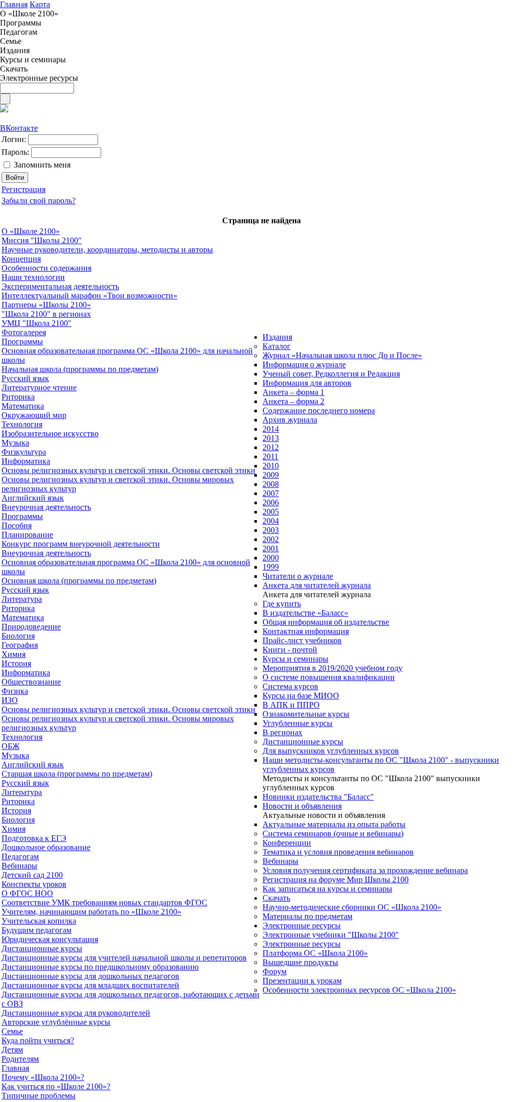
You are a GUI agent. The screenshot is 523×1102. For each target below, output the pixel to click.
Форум (275, 971)
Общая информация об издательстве (326, 622)
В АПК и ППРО (291, 704)
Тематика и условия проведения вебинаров (338, 852)
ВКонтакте (19, 128)
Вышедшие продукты (300, 962)
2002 (271, 539)
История (16, 663)
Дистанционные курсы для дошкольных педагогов (90, 976)
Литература (22, 599)
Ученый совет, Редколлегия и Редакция (331, 373)
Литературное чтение (39, 387)
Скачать (276, 898)
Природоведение (31, 626)
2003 (271, 530)
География (20, 645)
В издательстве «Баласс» (305, 612)
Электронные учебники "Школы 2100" (331, 934)
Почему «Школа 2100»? (43, 1077)
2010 (271, 465)
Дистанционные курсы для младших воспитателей (90, 985)
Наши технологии (33, 277)
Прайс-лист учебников (302, 640)
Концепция (21, 258)
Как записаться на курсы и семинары (327, 888)
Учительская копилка (39, 921)
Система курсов (290, 686)
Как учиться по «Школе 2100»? (56, 1086)
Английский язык (33, 498)
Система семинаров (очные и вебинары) (333, 833)
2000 (271, 557)
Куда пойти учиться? (38, 1040)
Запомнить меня (42, 164)
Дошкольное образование (46, 847)
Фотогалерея (24, 332)
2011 (270, 456)
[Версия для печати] (4, 109)
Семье (12, 1031)
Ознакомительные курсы (306, 714)
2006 (271, 502)
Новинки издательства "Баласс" (318, 796)
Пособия (17, 525)
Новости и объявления (302, 806)
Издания (277, 337)
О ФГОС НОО (27, 893)
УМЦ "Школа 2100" (37, 323)
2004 (271, 521)
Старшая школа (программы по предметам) (77, 773)
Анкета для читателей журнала (317, 585)
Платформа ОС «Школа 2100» (315, 953)
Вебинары (19, 865)
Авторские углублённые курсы (56, 1022)
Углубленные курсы (297, 723)
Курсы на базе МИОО (301, 695)
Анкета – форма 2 (293, 401)
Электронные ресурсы (302, 925)
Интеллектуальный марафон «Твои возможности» (89, 295)
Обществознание (31, 681)
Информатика (26, 461)
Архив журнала (290, 419)
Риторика (18, 396)
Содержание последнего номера (319, 410)
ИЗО (10, 700)
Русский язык (25, 378)
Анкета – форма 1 (293, 392)
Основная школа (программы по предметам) (79, 580)
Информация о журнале (304, 364)
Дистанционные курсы (42, 948)
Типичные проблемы (39, 1095)
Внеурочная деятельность (46, 507)
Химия (14, 654)
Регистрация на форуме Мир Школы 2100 (336, 879)
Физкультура (24, 452)
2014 (271, 429)
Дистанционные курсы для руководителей (76, 1013)
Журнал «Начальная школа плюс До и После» (342, 355)
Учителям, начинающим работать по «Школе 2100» (91, 911)
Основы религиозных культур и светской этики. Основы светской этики (128, 470)
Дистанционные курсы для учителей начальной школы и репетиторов (124, 957)
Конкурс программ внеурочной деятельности (81, 544)
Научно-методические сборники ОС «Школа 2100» (352, 907)
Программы (22, 341)
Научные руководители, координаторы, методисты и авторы (107, 249)
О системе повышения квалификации (329, 677)
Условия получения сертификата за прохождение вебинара (365, 870)
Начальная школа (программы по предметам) (80, 369)
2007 (271, 493)
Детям (12, 1049)
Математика (23, 406)
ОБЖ (10, 746)
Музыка (15, 442)
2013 (271, 438)
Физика (15, 691)
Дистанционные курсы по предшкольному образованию (100, 967)
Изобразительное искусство (50, 433)
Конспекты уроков (34, 884)
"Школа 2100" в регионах (46, 314)
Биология (18, 635)
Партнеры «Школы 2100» (46, 304)
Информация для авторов (307, 383)
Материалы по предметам (307, 916)
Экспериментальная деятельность (60, 286)
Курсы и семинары (295, 658)
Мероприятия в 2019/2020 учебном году (332, 668)
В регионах (282, 732)
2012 (271, 447)
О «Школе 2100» (31, 231)
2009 (271, 475)
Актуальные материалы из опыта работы (334, 824)
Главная (15, 1068)
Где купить (282, 603)
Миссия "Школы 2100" (42, 240)
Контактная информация (306, 631)
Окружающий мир (34, 415)
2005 (271, 511)
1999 (271, 566)
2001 (271, 548)
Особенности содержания (46, 268)
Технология (22, 424)
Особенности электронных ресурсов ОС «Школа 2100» (359, 990)
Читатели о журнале (298, 576)
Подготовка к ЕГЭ (34, 838)
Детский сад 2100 (32, 875)
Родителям (20, 1058)
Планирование (27, 534)
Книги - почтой (290, 649)
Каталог (277, 346)
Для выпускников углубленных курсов (331, 750)
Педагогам (20, 856)
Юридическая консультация (50, 939)
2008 (271, 484)
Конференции (287, 842)
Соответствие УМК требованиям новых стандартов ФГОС (104, 902)
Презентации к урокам (302, 980)
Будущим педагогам (37, 930)
